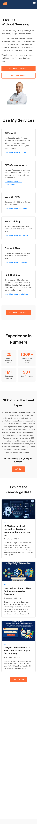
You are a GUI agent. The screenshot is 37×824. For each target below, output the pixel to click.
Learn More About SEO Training (16, 235)
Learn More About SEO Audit (15, 152)
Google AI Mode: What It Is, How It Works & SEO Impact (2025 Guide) (17, 650)
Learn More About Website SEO (16, 209)
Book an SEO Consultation (19, 68)
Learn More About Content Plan (16, 262)
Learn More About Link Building (16, 294)
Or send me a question (18, 76)
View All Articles (18, 679)
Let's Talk (18, 469)
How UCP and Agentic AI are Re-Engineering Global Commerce (17, 591)
